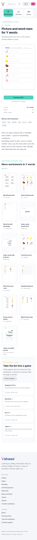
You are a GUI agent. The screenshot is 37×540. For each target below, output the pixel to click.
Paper (4, 481)
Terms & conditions (8, 519)
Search (4, 500)
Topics (4, 497)
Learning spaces (7, 487)
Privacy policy (6, 516)
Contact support (7, 522)
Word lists (5, 491)
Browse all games (9, 378)
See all (5, 168)
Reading (4, 484)
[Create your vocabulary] (33, 3)
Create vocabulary (8, 504)
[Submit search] (19, 4)
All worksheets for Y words (10, 22)
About (4, 513)
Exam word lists (7, 494)
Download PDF (18, 97)
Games (4, 478)
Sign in (26, 4)
